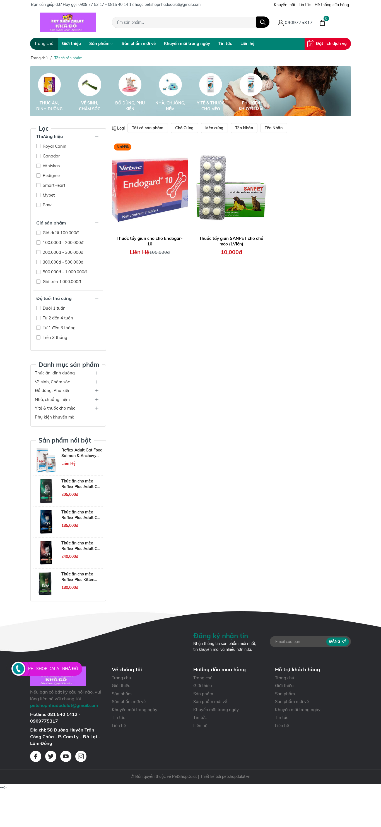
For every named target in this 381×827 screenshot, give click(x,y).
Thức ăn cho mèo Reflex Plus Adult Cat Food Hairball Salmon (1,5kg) (81, 546)
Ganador (51, 156)
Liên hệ (247, 43)
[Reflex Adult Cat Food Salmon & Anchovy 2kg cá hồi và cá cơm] (46, 460)
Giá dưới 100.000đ (60, 232)
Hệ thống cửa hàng (332, 4)
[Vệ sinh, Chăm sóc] (89, 84)
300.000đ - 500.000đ (62, 262)
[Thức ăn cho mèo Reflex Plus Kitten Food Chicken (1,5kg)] (46, 584)
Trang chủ (44, 43)
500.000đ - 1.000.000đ (64, 271)
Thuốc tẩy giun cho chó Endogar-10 (150, 241)
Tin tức (305, 4)
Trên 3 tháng (54, 337)
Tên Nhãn (244, 127)
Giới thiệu (71, 43)
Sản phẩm (99, 43)
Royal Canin (54, 146)
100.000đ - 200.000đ (62, 242)
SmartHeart (53, 185)
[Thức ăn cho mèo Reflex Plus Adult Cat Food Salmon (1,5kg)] (46, 522)
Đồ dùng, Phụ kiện (130, 106)
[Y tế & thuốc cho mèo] (210, 84)
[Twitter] (50, 756)
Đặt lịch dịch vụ (331, 43)
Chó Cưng (184, 127)
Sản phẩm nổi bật (64, 440)
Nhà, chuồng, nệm (170, 106)
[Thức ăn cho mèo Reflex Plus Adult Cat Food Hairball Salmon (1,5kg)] (46, 553)
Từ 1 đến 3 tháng (59, 327)
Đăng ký (337, 641)
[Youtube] (65, 756)
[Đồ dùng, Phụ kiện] (130, 84)
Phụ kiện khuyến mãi (251, 106)
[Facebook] (35, 756)
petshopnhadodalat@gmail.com (172, 4)
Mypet (48, 195)
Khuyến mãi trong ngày (187, 43)
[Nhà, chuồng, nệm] (170, 84)
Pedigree (51, 175)
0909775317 (298, 22)
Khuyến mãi (284, 4)
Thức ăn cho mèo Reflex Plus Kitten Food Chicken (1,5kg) (81, 577)
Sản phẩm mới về (139, 43)
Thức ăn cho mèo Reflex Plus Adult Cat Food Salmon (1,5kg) (81, 515)
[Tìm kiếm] (262, 22)
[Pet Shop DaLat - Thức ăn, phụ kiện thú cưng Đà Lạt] (68, 22)
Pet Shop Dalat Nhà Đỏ (53, 668)
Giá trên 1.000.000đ (61, 281)
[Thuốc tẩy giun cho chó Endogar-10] (150, 188)
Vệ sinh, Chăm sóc (89, 106)
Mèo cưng (214, 127)
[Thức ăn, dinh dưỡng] (49, 84)
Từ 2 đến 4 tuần (57, 318)
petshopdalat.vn (236, 776)
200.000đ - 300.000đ (62, 252)
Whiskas (51, 165)
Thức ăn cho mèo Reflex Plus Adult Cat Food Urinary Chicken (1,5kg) (81, 484)
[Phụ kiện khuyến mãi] (251, 84)
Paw (47, 204)
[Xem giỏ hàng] (322, 22)
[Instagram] (80, 756)
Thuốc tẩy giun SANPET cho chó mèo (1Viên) (231, 241)
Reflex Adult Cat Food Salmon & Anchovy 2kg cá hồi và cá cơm (82, 453)
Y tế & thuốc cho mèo (211, 106)
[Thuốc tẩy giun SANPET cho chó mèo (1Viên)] (231, 188)
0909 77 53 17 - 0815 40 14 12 (106, 4)
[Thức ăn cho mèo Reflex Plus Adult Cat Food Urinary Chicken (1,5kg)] (46, 491)
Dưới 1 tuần (54, 308)
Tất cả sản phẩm (147, 127)
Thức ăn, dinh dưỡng (49, 106)
